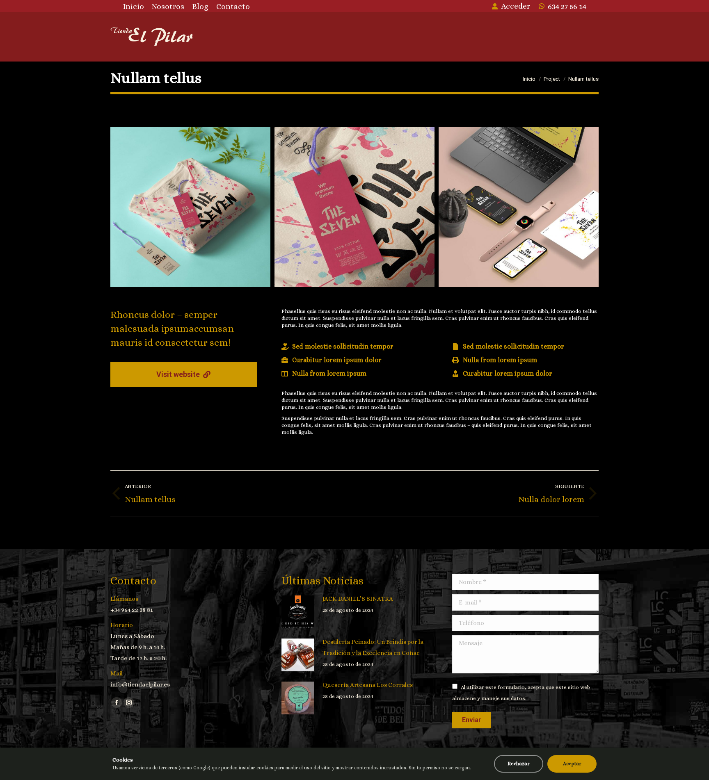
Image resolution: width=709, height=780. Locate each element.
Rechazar (519, 763)
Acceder (515, 6)
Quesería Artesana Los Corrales (367, 685)
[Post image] (297, 611)
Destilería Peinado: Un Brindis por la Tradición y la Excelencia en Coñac (372, 647)
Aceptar (572, 763)
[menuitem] (133, 6)
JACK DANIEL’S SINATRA (357, 598)
